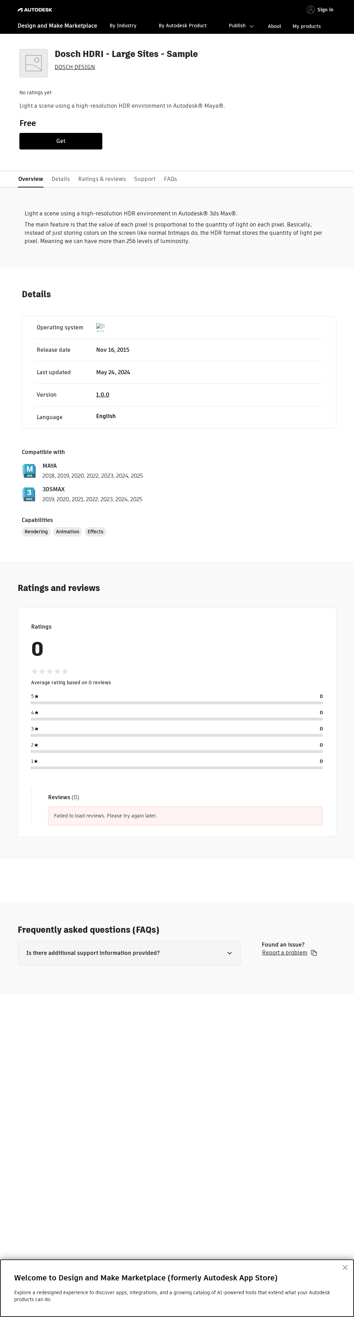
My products (306, 26)
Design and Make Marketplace (57, 26)
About (274, 26)
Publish (237, 25)
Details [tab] (61, 179)
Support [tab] (145, 179)
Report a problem (284, 953)
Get (60, 141)
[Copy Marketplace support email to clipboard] (313, 952)
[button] (129, 953)
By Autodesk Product (183, 25)
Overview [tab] (30, 179)
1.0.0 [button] (102, 395)
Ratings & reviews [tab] (102, 179)
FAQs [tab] (170, 179)
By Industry (123, 25)
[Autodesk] (36, 10)
